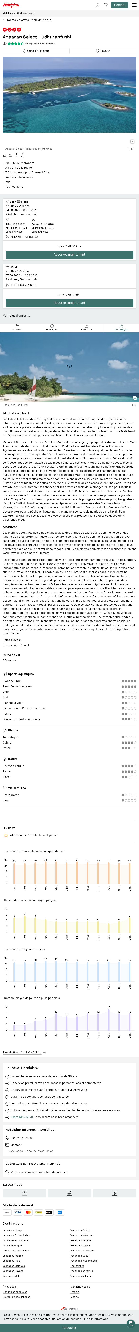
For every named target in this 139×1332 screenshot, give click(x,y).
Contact (119, 5)
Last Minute (77, 1266)
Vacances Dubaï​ (79, 1256)
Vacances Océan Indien (16, 1235)
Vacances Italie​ (12, 1261)
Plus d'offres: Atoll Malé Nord (22, 1052)
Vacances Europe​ (13, 1230)
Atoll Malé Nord (25, 13)
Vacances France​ (13, 1256)
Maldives (8, 13)
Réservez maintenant (69, 254)
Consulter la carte (38, 50)
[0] (105, 5)
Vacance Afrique (12, 1245)
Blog (69, 1193)
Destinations (13, 1223)
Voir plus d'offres (14, 315)
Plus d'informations (95, 1319)
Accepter (69, 1327)
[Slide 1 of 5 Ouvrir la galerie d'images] (69, 367)
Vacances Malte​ (12, 1276)
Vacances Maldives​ (14, 1266)
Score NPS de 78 (22, 1117)
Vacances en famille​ (82, 1271)
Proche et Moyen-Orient (17, 1251)
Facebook (114, 1193)
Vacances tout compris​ (83, 1261)
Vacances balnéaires (82, 1276)
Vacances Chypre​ (13, 1271)
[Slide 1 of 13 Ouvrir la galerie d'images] (69, 101)
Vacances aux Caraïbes (16, 1240)
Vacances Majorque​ (81, 1235)
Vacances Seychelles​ (82, 1251)
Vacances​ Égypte (80, 1245)
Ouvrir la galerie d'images (132, 141)
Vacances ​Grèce (79, 1230)
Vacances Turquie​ (80, 1240)
